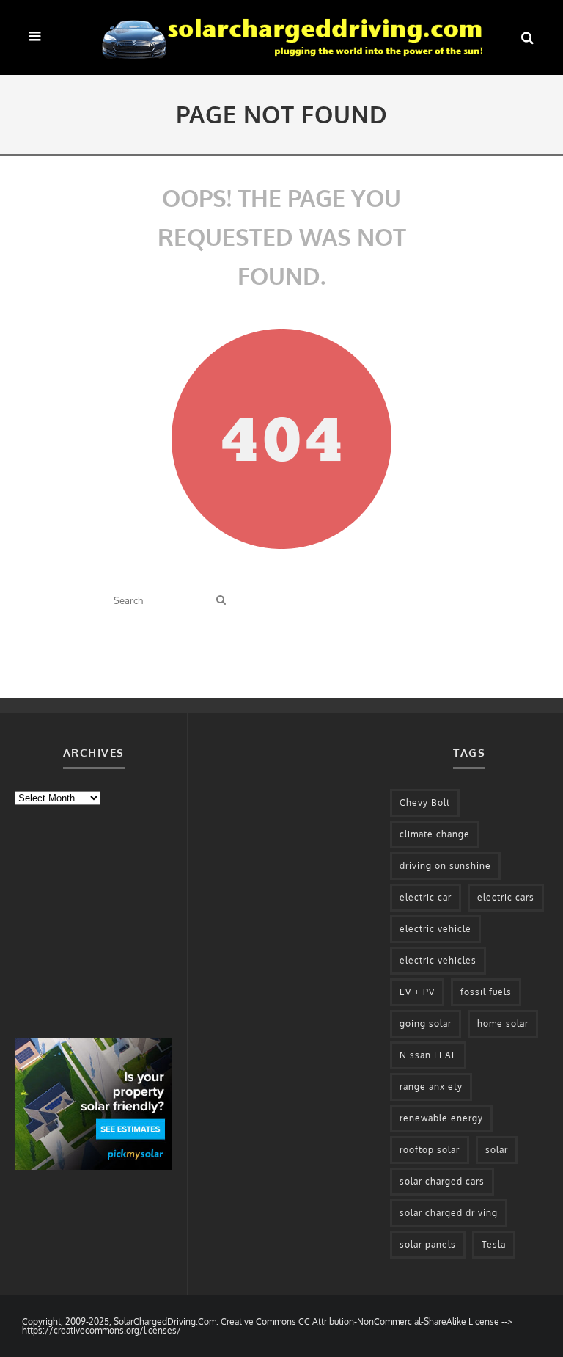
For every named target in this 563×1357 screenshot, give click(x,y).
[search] (221, 600)
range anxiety (431, 1086)
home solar (503, 1023)
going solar (426, 1023)
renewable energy (441, 1118)
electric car (426, 897)
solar (496, 1149)
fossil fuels (486, 991)
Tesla (494, 1244)
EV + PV (417, 991)
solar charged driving (449, 1212)
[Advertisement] (125, 919)
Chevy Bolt (425, 802)
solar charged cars (442, 1181)
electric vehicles (438, 960)
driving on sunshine (445, 865)
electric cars (505, 897)
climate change (435, 834)
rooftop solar (430, 1149)
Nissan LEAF (428, 1055)
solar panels (428, 1244)
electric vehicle (435, 928)
